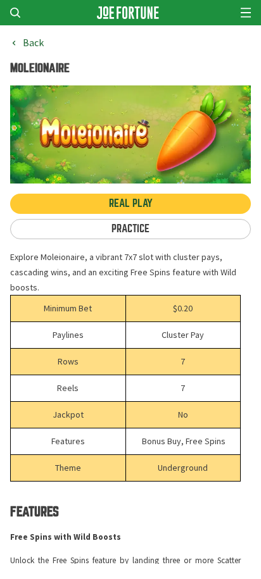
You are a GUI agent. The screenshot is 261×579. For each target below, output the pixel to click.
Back (33, 43)
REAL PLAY (131, 203)
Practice (130, 228)
